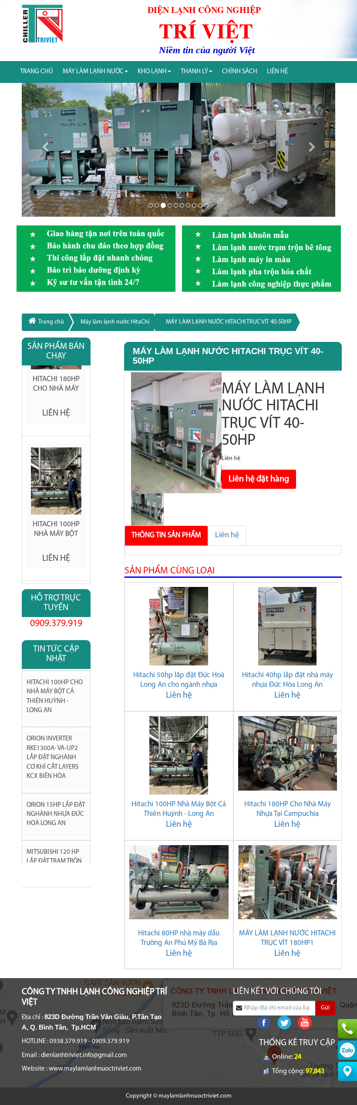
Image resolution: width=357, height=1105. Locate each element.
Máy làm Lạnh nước (93, 71)
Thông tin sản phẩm (166, 535)
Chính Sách (239, 71)
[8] (200, 205)
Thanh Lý (194, 71)
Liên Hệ (277, 71)
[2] (163, 205)
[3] (170, 205)
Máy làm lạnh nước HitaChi (115, 322)
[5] (182, 205)
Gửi (325, 1008)
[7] (194, 205)
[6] (188, 205)
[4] (176, 205)
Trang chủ (36, 71)
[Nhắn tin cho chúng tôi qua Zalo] (347, 1050)
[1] (157, 205)
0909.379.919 (56, 624)
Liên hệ (227, 535)
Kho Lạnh (152, 71)
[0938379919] (347, 1028)
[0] (150, 205)
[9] (206, 205)
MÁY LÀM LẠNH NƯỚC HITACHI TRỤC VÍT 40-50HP (228, 322)
